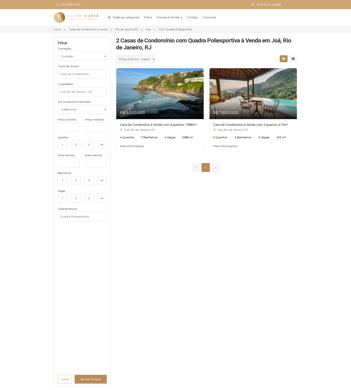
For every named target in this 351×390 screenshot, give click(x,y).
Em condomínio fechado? (74, 102)
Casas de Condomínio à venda (88, 29)
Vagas (61, 191)
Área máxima (93, 155)
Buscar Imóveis (91, 379)
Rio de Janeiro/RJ (127, 29)
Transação (64, 48)
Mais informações (132, 146)
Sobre (148, 17)
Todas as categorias (125, 17)
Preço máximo (94, 119)
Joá (148, 29)
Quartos (63, 137)
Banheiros (64, 173)
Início (57, 29)
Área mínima (66, 155)
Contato (192, 17)
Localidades (65, 84)
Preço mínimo (67, 119)
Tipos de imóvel (68, 66)
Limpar (64, 379)
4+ (102, 144)
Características (67, 209)
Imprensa (209, 17)
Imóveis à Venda (168, 17)
